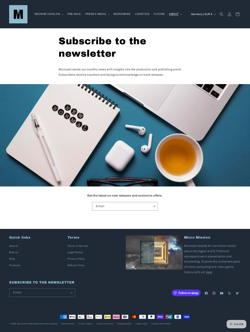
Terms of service (104, 323)
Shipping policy (124, 323)
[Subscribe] (154, 206)
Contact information (161, 323)
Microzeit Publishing (27, 323)
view (209, 272)
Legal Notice (75, 252)
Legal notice (142, 323)
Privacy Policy (76, 259)
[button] (49, 14)
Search (13, 246)
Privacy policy (86, 323)
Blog (12, 259)
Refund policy (68, 323)
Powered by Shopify (47, 323)
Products (14, 265)
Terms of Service (78, 246)
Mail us (13, 252)
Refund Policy (76, 265)
